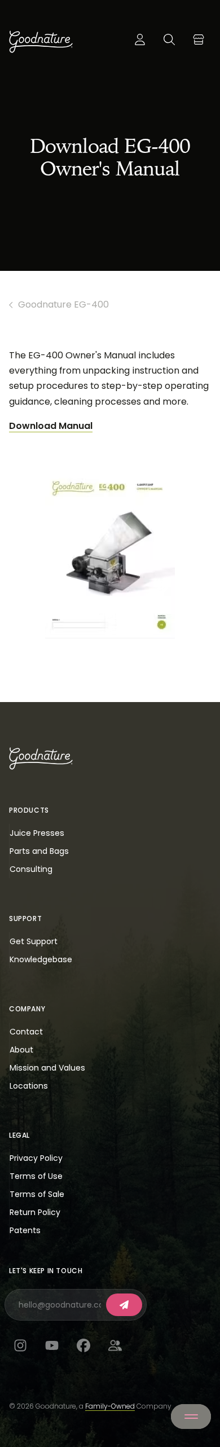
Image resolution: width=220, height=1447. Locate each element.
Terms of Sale (37, 1194)
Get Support (34, 941)
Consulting (31, 869)
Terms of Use (36, 1176)
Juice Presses (37, 833)
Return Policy (35, 1212)
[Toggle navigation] (191, 1416)
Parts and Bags (39, 851)
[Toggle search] (169, 39)
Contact (26, 1031)
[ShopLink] (198, 39)
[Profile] (139, 39)
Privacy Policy (36, 1158)
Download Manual (51, 425)
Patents (25, 1230)
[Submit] (124, 1304)
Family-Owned (110, 1406)
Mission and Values (47, 1067)
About (21, 1049)
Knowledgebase (41, 959)
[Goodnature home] (41, 758)
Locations (29, 1085)
